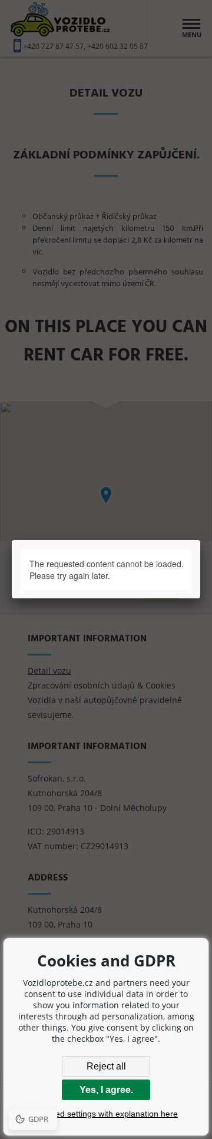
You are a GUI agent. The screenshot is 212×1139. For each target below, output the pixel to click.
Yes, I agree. (106, 1090)
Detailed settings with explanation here (106, 1113)
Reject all (106, 1066)
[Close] (200, 539)
